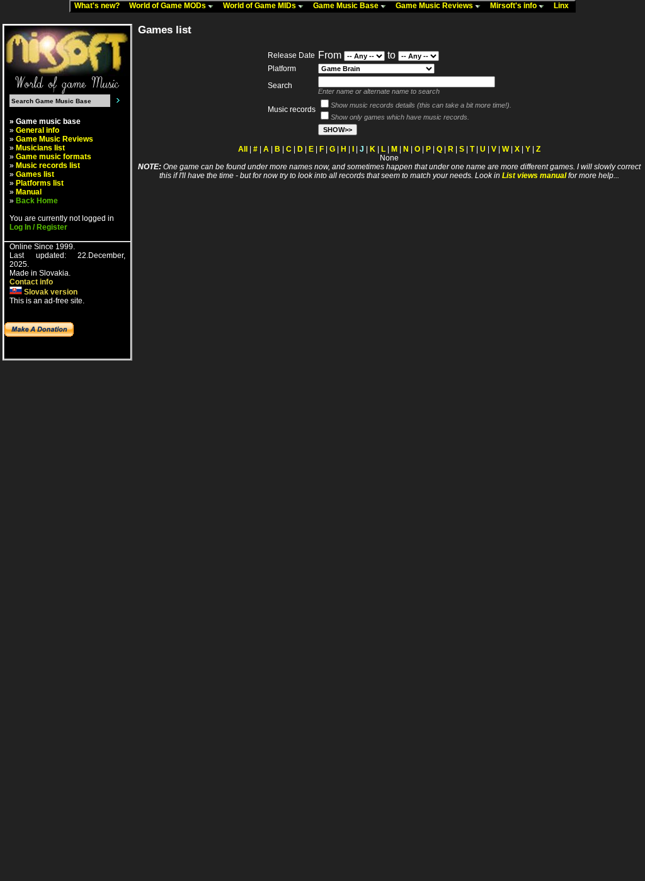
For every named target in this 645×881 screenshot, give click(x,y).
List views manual (534, 175)
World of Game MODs (168, 5)
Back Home (37, 200)
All (243, 149)
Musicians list (40, 147)
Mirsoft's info (514, 5)
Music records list (48, 165)
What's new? (99, 5)
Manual (29, 192)
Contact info (31, 282)
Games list (35, 174)
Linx (564, 5)
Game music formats (53, 156)
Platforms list (40, 183)
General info (37, 130)
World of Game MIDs (260, 5)
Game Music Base (346, 5)
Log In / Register (38, 227)
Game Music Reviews (435, 5)
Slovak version (49, 292)
